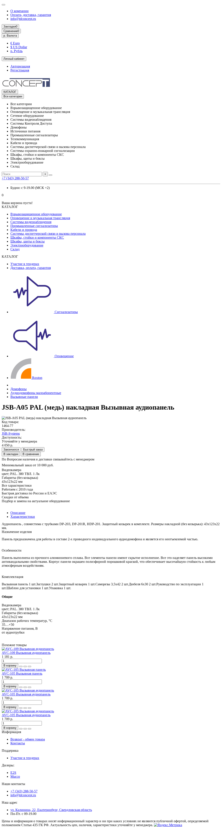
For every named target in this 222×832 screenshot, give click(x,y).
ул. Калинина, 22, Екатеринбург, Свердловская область (51, 810)
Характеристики (22, 516)
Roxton (36, 378)
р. (10, 35)
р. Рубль (16, 51)
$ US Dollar (18, 47)
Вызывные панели (24, 397)
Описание (17, 513)
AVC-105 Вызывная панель (22, 673)
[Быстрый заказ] (21, 666)
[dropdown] (3, 4)
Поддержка (10, 750)
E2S (13, 772)
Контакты (17, 743)
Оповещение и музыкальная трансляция (40, 218)
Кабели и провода (23, 230)
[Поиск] (50, 175)
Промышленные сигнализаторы (34, 226)
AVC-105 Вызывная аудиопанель (26, 694)
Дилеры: (8, 765)
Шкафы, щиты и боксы (27, 241)
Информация (11, 732)
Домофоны (18, 389)
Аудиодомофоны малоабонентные (35, 393)
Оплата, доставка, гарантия (30, 15)
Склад (15, 249)
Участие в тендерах (24, 264)
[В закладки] (25, 666)
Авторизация (20, 66)
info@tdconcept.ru (23, 19)
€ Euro (15, 43)
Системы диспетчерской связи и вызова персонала (48, 233)
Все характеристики (17, 485)
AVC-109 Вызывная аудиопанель (26, 653)
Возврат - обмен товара (27, 739)
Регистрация (19, 70)
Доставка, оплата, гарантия (30, 268)
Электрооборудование (26, 245)
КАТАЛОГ (9, 91)
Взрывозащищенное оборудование (36, 214)
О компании (19, 11)
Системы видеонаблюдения (30, 222)
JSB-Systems (11, 433)
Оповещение (64, 356)
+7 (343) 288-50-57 (15, 178)
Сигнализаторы (66, 312)
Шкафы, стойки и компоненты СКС (37, 237)
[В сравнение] (29, 666)
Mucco (15, 776)
